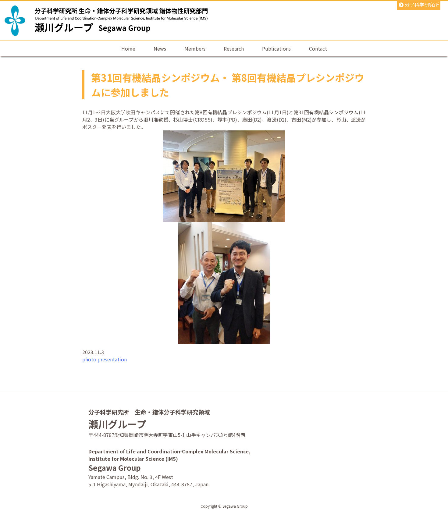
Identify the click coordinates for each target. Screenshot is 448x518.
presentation (112, 359)
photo (89, 359)
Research (234, 48)
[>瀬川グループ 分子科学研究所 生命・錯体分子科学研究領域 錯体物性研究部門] (121, 27)
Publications (276, 48)
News (160, 48)
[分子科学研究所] (15, 20)
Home (128, 48)
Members (194, 48)
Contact (318, 48)
